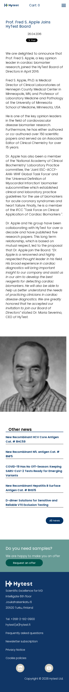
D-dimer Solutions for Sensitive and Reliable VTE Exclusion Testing (31, 502)
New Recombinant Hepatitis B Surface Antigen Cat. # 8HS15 (33, 488)
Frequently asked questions (24, 633)
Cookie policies (16, 658)
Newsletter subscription (22, 641)
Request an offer (24, 562)
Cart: (34, 5)
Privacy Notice (15, 650)
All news (54, 520)
